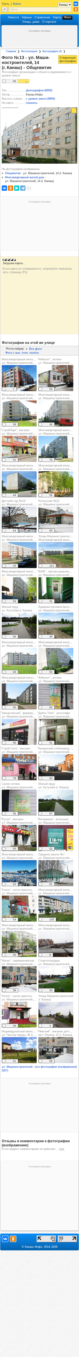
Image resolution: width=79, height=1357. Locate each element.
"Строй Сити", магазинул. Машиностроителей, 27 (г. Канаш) (25, 750)
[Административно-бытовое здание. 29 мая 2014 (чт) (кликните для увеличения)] (55, 626)
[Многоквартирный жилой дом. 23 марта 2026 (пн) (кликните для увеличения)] (19, 378)
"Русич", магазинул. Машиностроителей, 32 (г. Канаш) (25, 821)
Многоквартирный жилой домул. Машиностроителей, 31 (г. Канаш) (26, 467)
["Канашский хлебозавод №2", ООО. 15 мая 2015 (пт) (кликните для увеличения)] (55, 767)
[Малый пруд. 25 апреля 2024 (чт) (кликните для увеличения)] (19, 626)
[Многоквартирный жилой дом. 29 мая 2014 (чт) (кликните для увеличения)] (19, 484)
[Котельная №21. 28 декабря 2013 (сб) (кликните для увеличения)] (55, 520)
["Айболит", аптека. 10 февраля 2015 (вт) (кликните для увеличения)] (55, 696)
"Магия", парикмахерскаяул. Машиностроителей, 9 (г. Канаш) (25, 962)
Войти (17, 3)
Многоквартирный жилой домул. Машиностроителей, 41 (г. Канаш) (26, 856)
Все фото (35, 348)
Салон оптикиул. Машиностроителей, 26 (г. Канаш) (26, 785)
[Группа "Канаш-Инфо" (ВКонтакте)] (76, 4)
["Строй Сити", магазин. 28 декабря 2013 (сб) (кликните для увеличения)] (19, 767)
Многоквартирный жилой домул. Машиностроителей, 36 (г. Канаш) (26, 679)
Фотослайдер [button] (15, 348)
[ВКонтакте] (4, 188)
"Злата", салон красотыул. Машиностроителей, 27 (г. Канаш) (25, 891)
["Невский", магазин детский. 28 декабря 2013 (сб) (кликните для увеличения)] (55, 1050)
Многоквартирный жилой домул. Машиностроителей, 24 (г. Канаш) (26, 396)
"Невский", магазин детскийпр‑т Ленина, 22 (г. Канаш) (55, 1033)
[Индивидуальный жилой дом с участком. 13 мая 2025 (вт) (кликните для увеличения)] (19, 1050)
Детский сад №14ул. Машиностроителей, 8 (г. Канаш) (25, 502)
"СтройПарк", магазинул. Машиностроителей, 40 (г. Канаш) (25, 431)
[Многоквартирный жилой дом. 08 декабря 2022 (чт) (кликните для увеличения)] (19, 873)
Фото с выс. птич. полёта (22, 352)
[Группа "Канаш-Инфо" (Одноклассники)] (76, 9)
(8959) (39, 90)
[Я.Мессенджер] (16, 188)
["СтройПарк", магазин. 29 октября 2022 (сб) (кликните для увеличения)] (19, 449)
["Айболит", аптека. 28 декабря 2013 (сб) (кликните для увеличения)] (55, 378)
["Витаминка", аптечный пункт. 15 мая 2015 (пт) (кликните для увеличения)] (55, 838)
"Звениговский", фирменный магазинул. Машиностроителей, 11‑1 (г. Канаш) (27, 714)
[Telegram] (22, 188)
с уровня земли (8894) (40, 98)
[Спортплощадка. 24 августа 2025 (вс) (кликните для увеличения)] (55, 979)
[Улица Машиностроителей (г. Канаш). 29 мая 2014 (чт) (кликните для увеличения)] (55, 555)
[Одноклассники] (10, 188)
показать (32, 102)
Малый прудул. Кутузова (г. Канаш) (17, 608)
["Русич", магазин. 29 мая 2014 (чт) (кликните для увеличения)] (19, 838)
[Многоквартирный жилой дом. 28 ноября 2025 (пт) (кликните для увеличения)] (55, 944)
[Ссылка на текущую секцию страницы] (54, 68)
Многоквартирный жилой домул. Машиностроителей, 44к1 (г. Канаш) (27, 361)
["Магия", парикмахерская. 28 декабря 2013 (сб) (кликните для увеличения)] (19, 979)
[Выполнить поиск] (4, 9)
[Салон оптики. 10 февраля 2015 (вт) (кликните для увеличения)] (19, 803)
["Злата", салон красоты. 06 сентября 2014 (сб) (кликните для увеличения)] (19, 909)
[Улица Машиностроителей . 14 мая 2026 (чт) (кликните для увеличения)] (55, 1015)
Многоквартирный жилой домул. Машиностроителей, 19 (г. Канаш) (26, 927)
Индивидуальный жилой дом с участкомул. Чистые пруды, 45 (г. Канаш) (29, 1033)
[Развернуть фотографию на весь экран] (74, 110)
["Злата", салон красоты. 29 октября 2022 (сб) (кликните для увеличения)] (19, 1015)
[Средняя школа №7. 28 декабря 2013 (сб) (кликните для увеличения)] (55, 873)
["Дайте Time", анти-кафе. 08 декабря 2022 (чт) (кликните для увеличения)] (55, 732)
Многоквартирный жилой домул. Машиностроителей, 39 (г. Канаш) (26, 644)
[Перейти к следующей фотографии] (67, 59)
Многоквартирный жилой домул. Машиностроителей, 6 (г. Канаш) (25, 573)
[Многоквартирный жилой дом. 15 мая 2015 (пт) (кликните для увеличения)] (19, 413)
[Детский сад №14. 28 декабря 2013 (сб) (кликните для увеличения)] (19, 520)
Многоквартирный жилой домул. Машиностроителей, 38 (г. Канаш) (26, 538)
